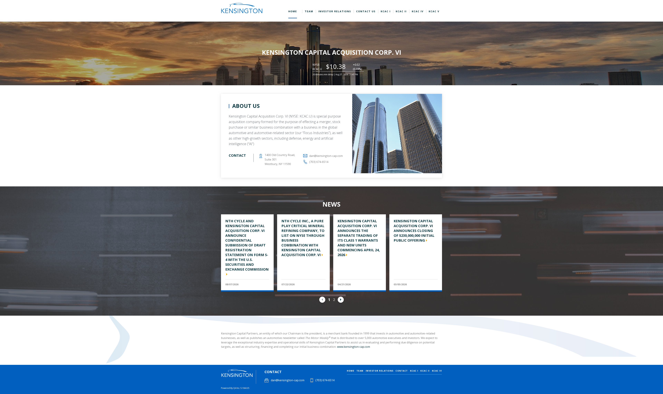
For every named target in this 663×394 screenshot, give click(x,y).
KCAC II (401, 11)
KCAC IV (418, 11)
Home (292, 11)
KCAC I (386, 11)
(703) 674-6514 (324, 380)
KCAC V (434, 11)
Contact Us (366, 11)
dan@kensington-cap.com (326, 156)
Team (309, 11)
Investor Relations (334, 11)
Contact (402, 370)
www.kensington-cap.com (353, 347)
